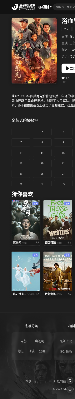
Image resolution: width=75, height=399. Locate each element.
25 (21, 173)
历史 (66, 28)
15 (63, 152)
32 (42, 184)
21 (63, 163)
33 (63, 184)
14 (42, 152)
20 (42, 163)
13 (21, 152)
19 (21, 163)
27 (63, 173)
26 (42, 173)
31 (21, 184)
